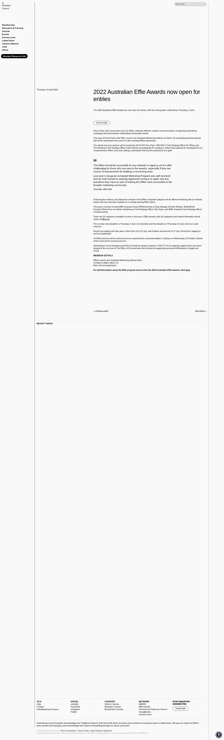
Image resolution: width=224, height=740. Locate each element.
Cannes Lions (8, 37)
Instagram (75, 709)
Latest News (8, 40)
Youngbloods (145, 712)
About (5, 50)
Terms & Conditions (68, 731)
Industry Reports (10, 43)
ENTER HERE (102, 123)
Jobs (4, 46)
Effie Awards (144, 707)
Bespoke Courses (113, 707)
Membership (8, 25)
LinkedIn (75, 704)
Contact (40, 707)
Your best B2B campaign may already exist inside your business (84, 560)
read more (44, 442)
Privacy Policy (83, 731)
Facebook (75, 707)
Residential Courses (114, 709)
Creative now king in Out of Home (62, 440)
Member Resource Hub (14, 56)
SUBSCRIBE (180, 708)
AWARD (142, 704)
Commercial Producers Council (153, 709)
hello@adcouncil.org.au (47, 709)
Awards (6, 31)
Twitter (74, 712)
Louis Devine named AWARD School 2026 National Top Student (84, 681)
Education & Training (12, 28)
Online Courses (112, 704)
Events (5, 34)
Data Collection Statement (101, 731)
